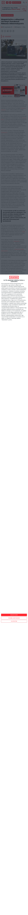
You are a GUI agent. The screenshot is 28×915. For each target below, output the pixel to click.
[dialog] (14, 595)
